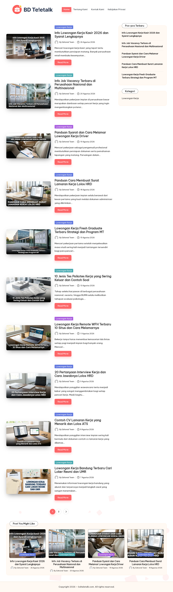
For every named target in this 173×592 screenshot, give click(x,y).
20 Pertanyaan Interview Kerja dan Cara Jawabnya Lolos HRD (80, 374)
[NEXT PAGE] (66, 511)
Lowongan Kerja (64, 27)
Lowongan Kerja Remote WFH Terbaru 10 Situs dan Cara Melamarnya (83, 326)
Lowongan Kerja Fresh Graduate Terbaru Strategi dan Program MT (79, 230)
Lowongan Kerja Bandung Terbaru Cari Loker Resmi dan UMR (83, 470)
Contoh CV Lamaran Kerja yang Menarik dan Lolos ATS (78, 422)
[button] (66, 511)
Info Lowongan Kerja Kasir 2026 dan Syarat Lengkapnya (81, 34)
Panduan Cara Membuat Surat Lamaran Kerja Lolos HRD (77, 182)
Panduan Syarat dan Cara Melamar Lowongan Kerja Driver (80, 134)
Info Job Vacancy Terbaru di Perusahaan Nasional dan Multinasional (75, 84)
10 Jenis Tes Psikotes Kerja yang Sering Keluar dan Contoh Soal (83, 278)
